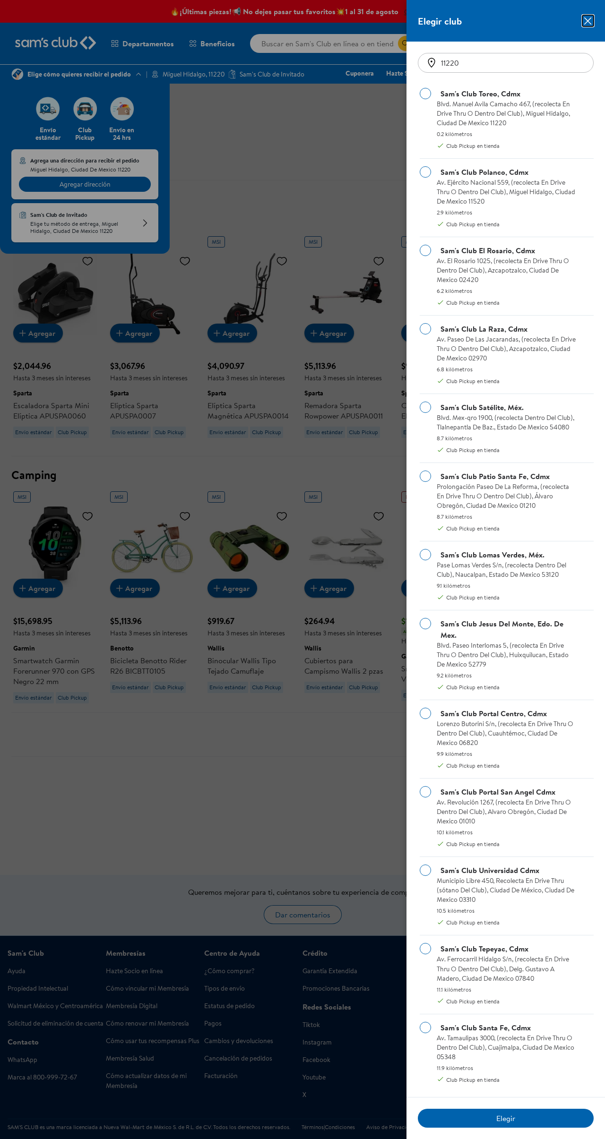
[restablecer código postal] (431, 63)
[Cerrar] (588, 20)
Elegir (505, 1118)
